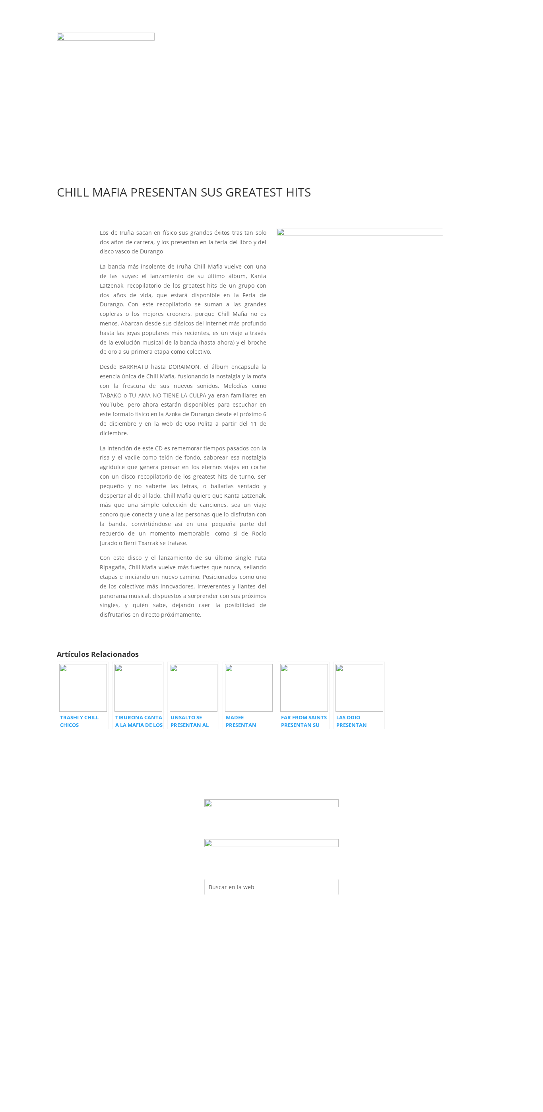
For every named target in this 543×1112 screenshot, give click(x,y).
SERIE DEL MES (317, 39)
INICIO (180, 39)
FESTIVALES (234, 51)
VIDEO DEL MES (268, 39)
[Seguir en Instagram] (421, 39)
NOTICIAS (358, 39)
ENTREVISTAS (275, 51)
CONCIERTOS (192, 51)
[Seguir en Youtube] (437, 39)
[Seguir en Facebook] (405, 39)
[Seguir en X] (453, 39)
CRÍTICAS (314, 51)
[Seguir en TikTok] (469, 39)
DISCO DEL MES (218, 39)
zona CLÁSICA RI (447, 64)
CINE (271, 63)
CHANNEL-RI (350, 51)
